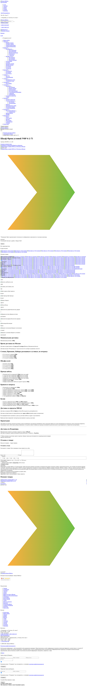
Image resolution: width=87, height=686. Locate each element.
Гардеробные (9, 61)
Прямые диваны (10, 42)
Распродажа (6, 124)
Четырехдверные (13, 60)
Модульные (8, 120)
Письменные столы (10, 79)
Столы (5, 78)
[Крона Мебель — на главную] (4, 1)
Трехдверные (12, 58)
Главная (5, 588)
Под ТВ (8, 76)
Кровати (8, 86)
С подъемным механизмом (15, 92)
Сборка (5, 7)
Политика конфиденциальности (8, 646)
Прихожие (6, 115)
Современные (12, 94)
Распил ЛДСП (6, 599)
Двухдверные (12, 57)
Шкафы (5, 47)
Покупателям (4, 2)
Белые (7, 116)
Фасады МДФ (6, 598)
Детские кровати (10, 100)
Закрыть (2, 682)
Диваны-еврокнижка (11, 46)
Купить (2, 243)
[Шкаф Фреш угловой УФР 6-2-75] (13, 146)
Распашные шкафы (10, 106)
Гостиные (6, 109)
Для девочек (11, 102)
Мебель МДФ (6, 40)
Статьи (5, 600)
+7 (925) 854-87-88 (5, 641)
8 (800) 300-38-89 (5, 25)
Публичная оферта (7, 604)
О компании (6, 589)
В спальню (8, 66)
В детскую (8, 67)
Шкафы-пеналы (9, 65)
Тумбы (5, 74)
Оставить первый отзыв (6, 144)
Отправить (3, 666)
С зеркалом (11, 55)
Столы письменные (10, 108)
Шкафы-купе (9, 56)
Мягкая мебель (9, 113)
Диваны (5, 41)
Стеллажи (6, 82)
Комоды (5, 69)
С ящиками (11, 93)
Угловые (8, 62)
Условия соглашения (8, 605)
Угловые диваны (10, 44)
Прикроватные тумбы (11, 105)
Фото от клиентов (7, 601)
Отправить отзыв (4, 464)
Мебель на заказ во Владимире (10, 595)
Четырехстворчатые (13, 52)
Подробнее (3, 483)
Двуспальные (12, 87)
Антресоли (8, 68)
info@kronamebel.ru (5, 13)
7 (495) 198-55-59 (5, 27)
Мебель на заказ (4, 22)
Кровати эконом (12, 88)
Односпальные (12, 89)
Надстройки (9, 83)
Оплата (5, 8)
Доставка (5, 5)
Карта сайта (6, 607)
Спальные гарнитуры (11, 95)
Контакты (5, 10)
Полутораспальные (13, 90)
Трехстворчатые (12, 51)
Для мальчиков (12, 103)
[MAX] (2, 653)
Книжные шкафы (10, 63)
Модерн (8, 119)
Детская (5, 98)
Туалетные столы (10, 81)
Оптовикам (6, 596)
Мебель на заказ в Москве (9, 594)
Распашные (9, 49)
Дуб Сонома (9, 118)
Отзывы (5, 9)
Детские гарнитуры (10, 99)
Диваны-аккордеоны (11, 45)
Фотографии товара (5, 460)
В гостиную (9, 73)
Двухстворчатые (12, 50)
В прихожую (12, 54)
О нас (4, 4)
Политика (5, 606)
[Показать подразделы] (12, 49)
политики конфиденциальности (36, 664)
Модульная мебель (10, 110)
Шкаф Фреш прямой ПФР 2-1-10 (8, 481)
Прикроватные (9, 77)
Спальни (5, 84)
